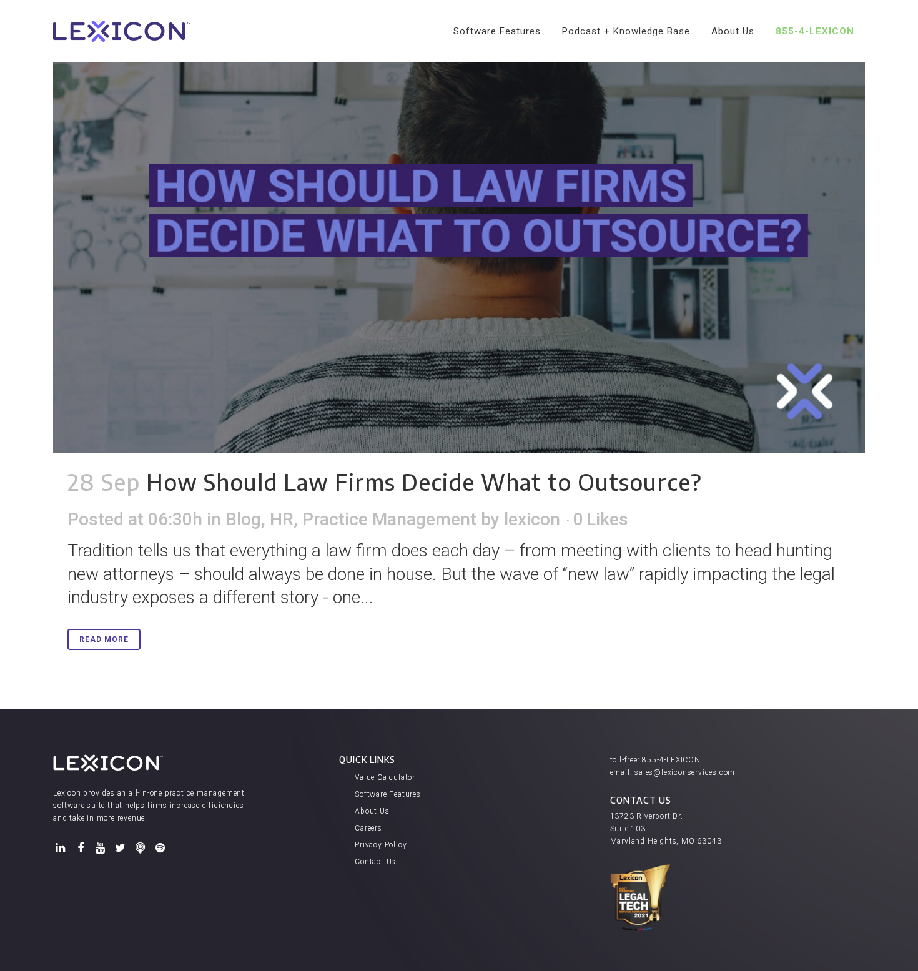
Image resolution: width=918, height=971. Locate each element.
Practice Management (389, 519)
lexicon (532, 519)
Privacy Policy (381, 844)
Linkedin (60, 847)
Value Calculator (385, 777)
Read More (104, 639)
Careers (368, 828)
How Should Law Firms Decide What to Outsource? (424, 482)
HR (282, 519)
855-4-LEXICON (671, 760)
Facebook (80, 847)
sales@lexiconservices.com (684, 772)
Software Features (388, 794)
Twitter (120, 847)
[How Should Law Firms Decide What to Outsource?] (459, 226)
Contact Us (375, 861)
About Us (372, 811)
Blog (243, 519)
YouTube (100, 847)
